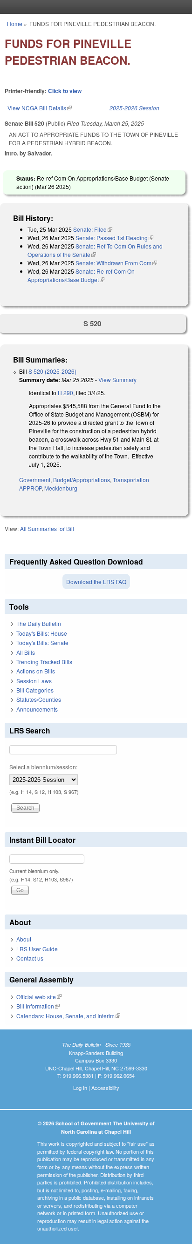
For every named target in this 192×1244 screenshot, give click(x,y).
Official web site (39, 997)
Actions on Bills (35, 671)
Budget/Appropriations (81, 480)
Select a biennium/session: (43, 767)
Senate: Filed (92, 229)
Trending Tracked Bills (44, 662)
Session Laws (34, 681)
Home (14, 23)
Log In (80, 1087)
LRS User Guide (37, 949)
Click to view (65, 91)
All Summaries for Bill (47, 528)
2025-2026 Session (134, 108)
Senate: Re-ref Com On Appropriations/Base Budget (81, 275)
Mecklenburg (60, 488)
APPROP (30, 488)
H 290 (65, 393)
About (23, 939)
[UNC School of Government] (93, 7)
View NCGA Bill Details (39, 108)
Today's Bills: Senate (42, 642)
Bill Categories (35, 690)
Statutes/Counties (38, 699)
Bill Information (38, 1006)
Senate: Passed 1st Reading (114, 238)
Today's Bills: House (41, 633)
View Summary (117, 379)
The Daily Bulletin (38, 623)
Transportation (131, 480)
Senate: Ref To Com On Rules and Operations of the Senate (95, 250)
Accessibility (105, 1087)
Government (34, 480)
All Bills (25, 652)
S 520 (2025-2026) (52, 371)
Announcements (37, 709)
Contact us (29, 958)
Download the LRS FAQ (96, 581)
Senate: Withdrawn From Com (116, 263)
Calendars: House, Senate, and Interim (68, 1016)
